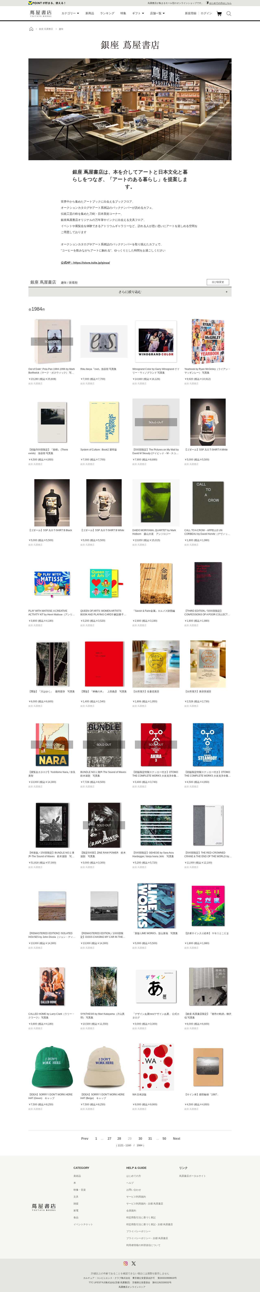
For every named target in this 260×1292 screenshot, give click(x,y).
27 (109, 1138)
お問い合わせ (133, 1189)
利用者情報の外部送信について (143, 1245)
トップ (31, 28)
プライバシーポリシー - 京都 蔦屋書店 (147, 1238)
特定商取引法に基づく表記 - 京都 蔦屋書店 (149, 1224)
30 (140, 1138)
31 (150, 1138)
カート (219, 16)
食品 (76, 1217)
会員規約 (131, 1210)
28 (119, 1138)
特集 (123, 13)
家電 (76, 1210)
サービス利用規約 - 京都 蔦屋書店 (144, 1203)
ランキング (107, 13)
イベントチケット (83, 1224)
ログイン (206, 13)
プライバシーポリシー (138, 1231)
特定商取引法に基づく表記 (141, 1217)
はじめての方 (133, 1176)
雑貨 (76, 1203)
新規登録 (190, 13)
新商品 (90, 13)
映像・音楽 (80, 1189)
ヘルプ (130, 1182)
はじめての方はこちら (220, 3)
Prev (84, 1138)
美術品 (77, 1176)
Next (176, 1138)
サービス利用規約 (136, 1196)
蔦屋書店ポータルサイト (192, 1176)
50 (164, 1138)
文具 (76, 1196)
